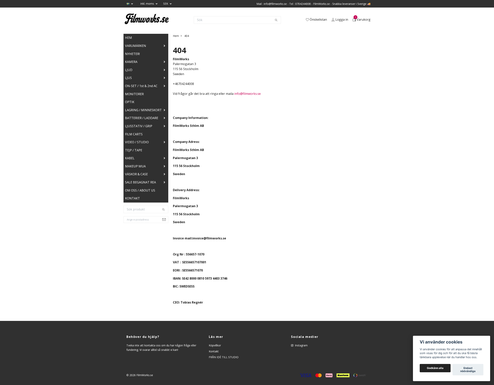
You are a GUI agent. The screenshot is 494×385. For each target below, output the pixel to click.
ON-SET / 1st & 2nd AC (141, 86)
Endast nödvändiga (467, 370)
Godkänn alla (435, 368)
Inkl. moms (147, 3)
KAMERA (131, 62)
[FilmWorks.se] (147, 20)
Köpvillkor (215, 345)
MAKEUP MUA (135, 166)
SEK (166, 3)
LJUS (128, 78)
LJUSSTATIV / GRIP (138, 126)
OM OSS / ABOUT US (140, 190)
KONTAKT (132, 198)
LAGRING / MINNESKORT (143, 110)
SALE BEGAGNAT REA (140, 182)
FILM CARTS (134, 134)
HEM (128, 38)
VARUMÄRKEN (135, 46)
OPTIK (129, 102)
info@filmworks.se (247, 94)
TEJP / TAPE (133, 150)
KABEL (129, 158)
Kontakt (214, 351)
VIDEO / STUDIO (137, 142)
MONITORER (134, 94)
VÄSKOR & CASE (136, 174)
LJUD (128, 70)
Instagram (301, 345)
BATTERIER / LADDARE (141, 118)
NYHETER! (132, 54)
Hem (176, 36)
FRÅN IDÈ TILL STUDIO (224, 357)
